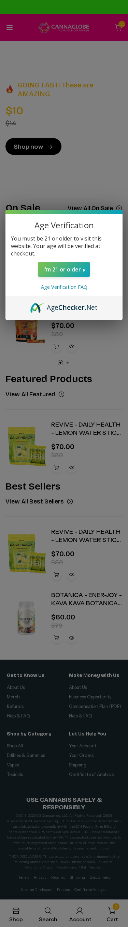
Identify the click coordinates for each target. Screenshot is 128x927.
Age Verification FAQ (64, 287)
